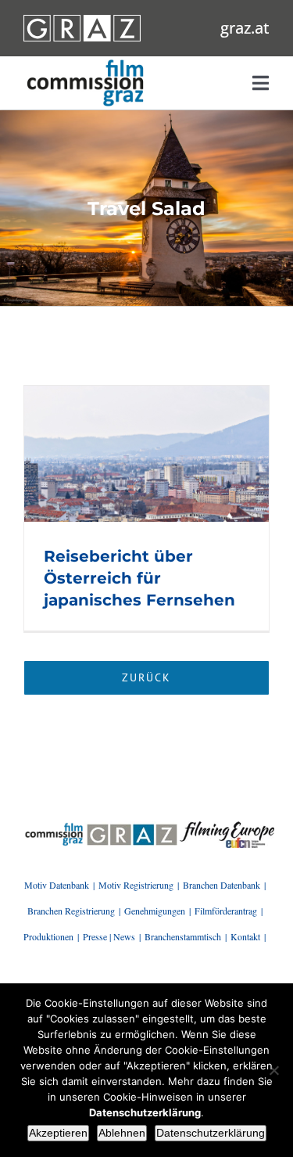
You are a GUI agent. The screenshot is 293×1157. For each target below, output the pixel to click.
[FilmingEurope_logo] (53, 827)
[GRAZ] (132, 827)
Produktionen (48, 936)
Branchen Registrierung (71, 910)
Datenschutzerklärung (210, 1132)
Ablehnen (121, 1132)
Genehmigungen (154, 910)
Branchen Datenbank (221, 885)
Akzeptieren (58, 1132)
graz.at (245, 27)
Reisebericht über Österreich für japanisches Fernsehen (139, 578)
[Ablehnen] (273, 1070)
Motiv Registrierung (135, 885)
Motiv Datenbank (56, 885)
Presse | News (109, 936)
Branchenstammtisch (183, 936)
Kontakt (245, 936)
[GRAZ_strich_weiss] (82, 20)
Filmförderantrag (226, 910)
